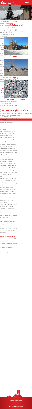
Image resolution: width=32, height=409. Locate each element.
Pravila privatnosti (16, 404)
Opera (7, 86)
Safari (2, 88)
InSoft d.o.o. (19, 406)
